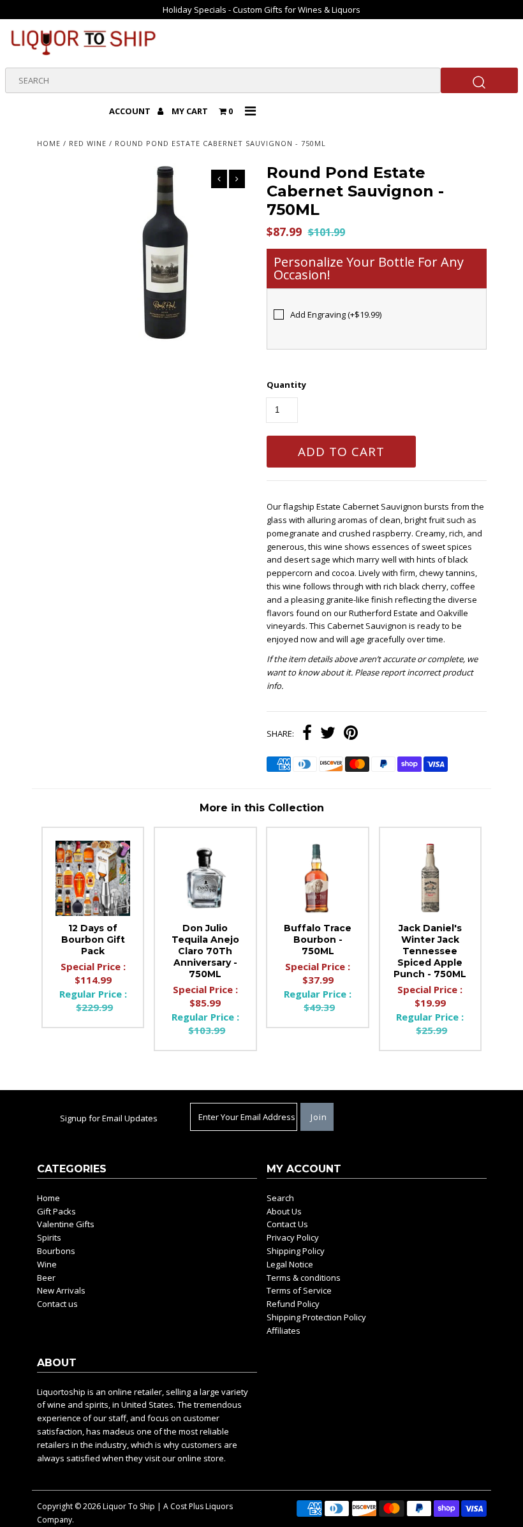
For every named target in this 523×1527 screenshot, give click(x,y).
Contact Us (287, 1224)
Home (49, 143)
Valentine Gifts (65, 1224)
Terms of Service (299, 1290)
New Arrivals (61, 1290)
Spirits (49, 1237)
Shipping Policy (296, 1251)
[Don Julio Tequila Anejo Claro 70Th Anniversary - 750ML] (205, 878)
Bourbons (56, 1251)
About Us (284, 1211)
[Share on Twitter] (327, 734)
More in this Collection (262, 808)
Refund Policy (293, 1303)
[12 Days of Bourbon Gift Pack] (93, 878)
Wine (47, 1264)
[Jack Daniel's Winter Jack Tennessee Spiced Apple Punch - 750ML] (430, 878)
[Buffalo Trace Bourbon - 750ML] (317, 878)
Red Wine (88, 143)
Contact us (57, 1303)
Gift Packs (56, 1211)
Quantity (286, 384)
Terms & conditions (304, 1277)
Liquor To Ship (129, 1506)
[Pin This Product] (351, 734)
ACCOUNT (130, 111)
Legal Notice (290, 1264)
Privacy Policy (293, 1237)
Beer (46, 1277)
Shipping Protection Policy (316, 1317)
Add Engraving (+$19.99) (335, 314)
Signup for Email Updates (109, 1118)
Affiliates (283, 1330)
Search (280, 1198)
